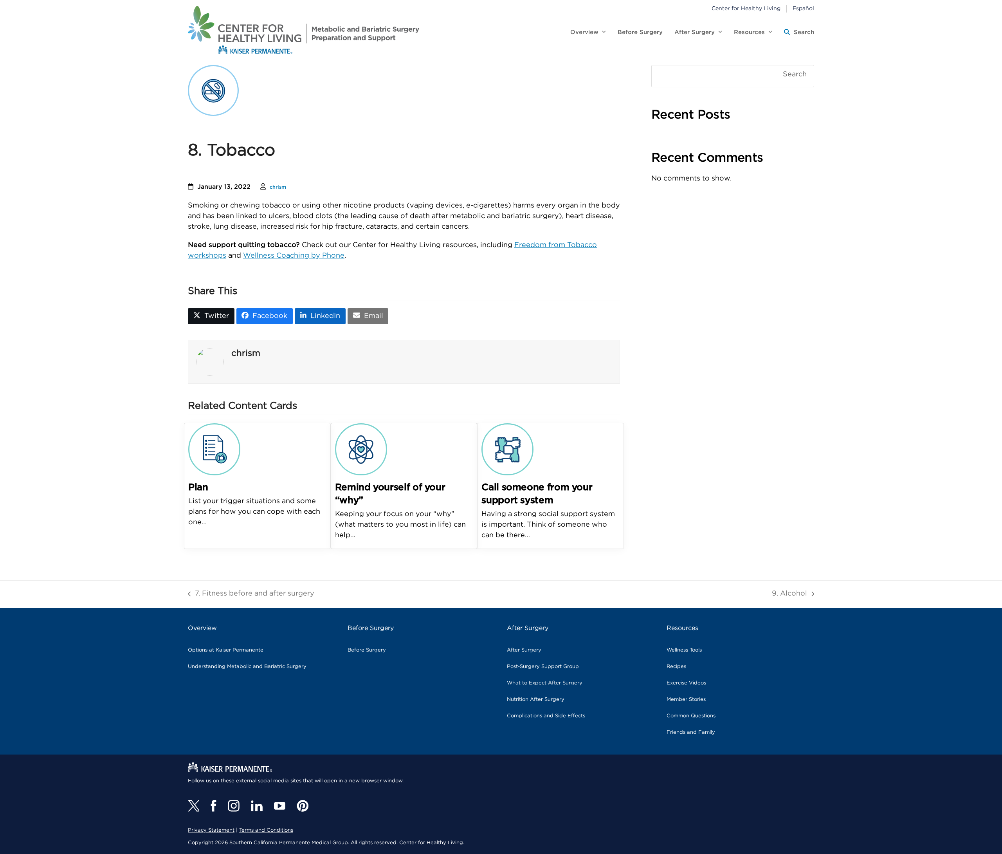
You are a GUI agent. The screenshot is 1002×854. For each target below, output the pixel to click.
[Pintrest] (302, 806)
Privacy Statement (211, 830)
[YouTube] (279, 806)
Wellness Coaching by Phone (293, 255)
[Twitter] (193, 806)
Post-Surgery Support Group (543, 666)
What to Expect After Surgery (544, 683)
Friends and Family (691, 732)
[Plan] (214, 449)
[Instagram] (234, 806)
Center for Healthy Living (746, 8)
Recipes (676, 666)
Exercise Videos (686, 683)
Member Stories (686, 699)
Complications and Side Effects (546, 716)
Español (803, 8)
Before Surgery (367, 650)
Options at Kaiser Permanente (225, 650)
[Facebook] (213, 806)
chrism (278, 187)
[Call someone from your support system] (507, 449)
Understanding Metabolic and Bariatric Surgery (247, 666)
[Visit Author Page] (209, 362)
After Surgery (524, 650)
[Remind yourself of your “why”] (361, 449)
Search (795, 74)
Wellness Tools (684, 650)
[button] (799, 32)
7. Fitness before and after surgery (251, 594)
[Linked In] (257, 806)
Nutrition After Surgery (535, 699)
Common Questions (691, 716)
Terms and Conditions (266, 830)
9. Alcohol (789, 594)
